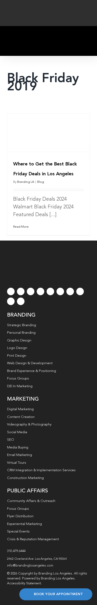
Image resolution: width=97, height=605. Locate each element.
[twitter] (20, 291)
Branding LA (25, 182)
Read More (21, 226)
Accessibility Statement (24, 583)
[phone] (20, 301)
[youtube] (50, 291)
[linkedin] (60, 291)
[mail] (11, 301)
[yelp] (80, 291)
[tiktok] (40, 291)
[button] (48, 559)
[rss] (70, 291)
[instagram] (30, 291)
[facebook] (11, 291)
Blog (40, 182)
